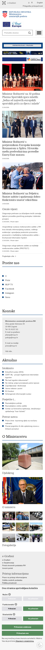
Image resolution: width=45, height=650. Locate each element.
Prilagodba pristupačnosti (33, 6)
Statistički (7, 614)
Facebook (9, 289)
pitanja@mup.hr (11, 335)
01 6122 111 (13, 329)
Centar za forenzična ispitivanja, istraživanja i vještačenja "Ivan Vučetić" (23, 410)
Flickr (7, 280)
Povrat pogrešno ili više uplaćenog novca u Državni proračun (22, 427)
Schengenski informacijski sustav (18, 394)
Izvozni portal (7, 568)
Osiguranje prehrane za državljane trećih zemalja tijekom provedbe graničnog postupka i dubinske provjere (21, 217)
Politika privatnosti (9, 583)
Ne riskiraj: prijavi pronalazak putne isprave (22, 383)
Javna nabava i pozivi (13, 388)
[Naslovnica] (22, 15)
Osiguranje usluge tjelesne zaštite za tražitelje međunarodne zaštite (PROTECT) (20, 248)
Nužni (5, 594)
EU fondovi (9, 391)
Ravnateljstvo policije (13, 403)
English (40, 3)
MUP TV (9, 285)
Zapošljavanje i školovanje (15, 386)
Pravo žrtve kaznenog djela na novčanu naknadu (21, 422)
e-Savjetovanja (8, 563)
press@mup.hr (11, 346)
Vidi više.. (9, 351)
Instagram (9, 293)
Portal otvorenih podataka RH (14, 565)
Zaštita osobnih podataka (12, 580)
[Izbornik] (39, 33)
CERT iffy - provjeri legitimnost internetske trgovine (21, 376)
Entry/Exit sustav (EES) (14, 372)
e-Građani (6, 560)
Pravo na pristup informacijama (14, 577)
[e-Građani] (13, 3)
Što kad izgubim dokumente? (16, 380)
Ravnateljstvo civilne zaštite (16, 406)
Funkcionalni (8, 604)
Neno (7, 297)
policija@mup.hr (11, 338)
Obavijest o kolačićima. (24, 641)
